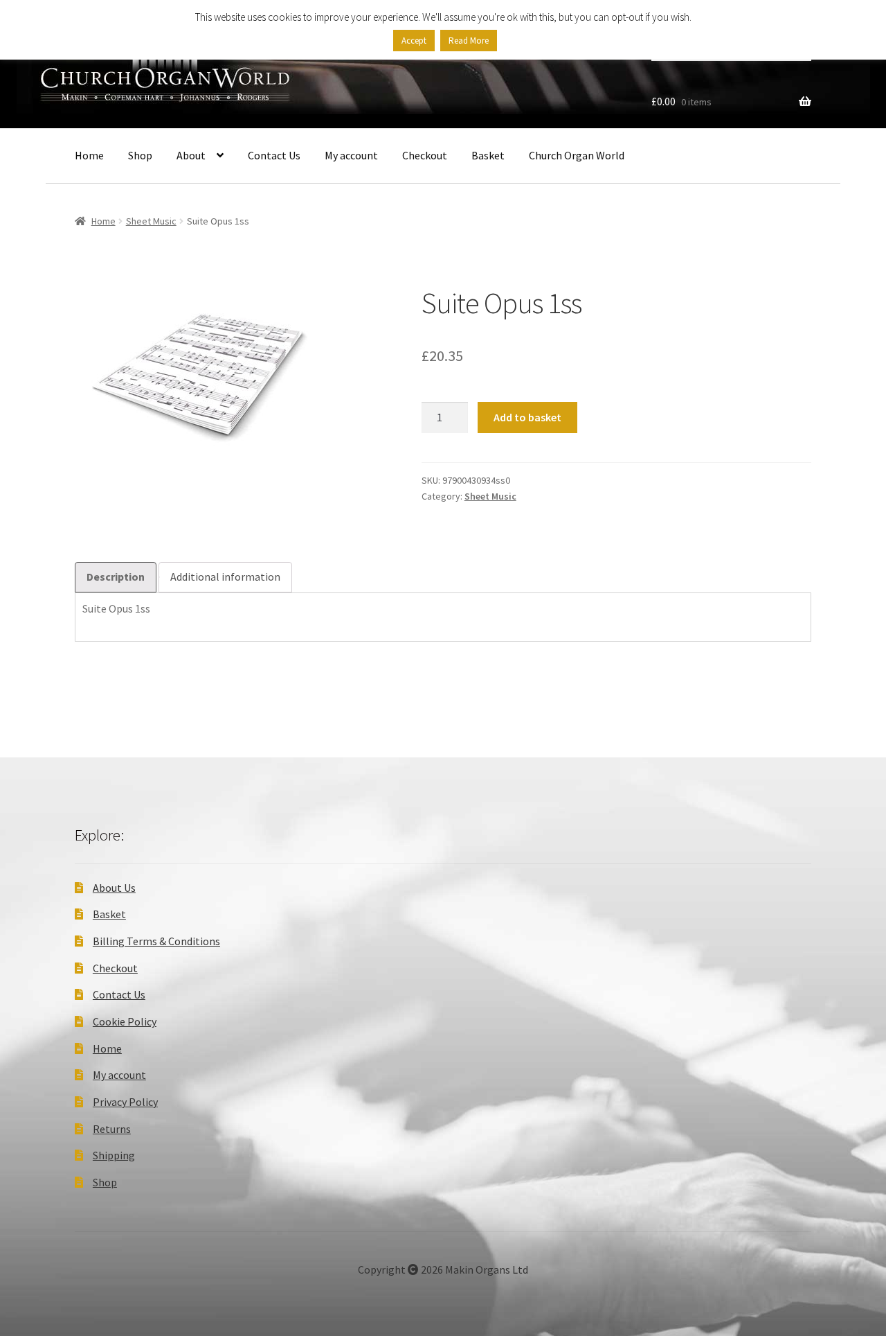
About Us (114, 888)
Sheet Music (151, 221)
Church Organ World (576, 155)
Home (89, 155)
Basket (488, 155)
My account (351, 155)
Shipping (114, 1155)
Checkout (424, 155)
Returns (112, 1129)
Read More (469, 40)
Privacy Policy (125, 1102)
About (191, 155)
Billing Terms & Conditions (156, 941)
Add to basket (527, 417)
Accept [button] (413, 40)
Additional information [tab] (225, 576)
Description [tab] (116, 576)
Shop (140, 155)
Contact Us (274, 155)
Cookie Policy (124, 1021)
